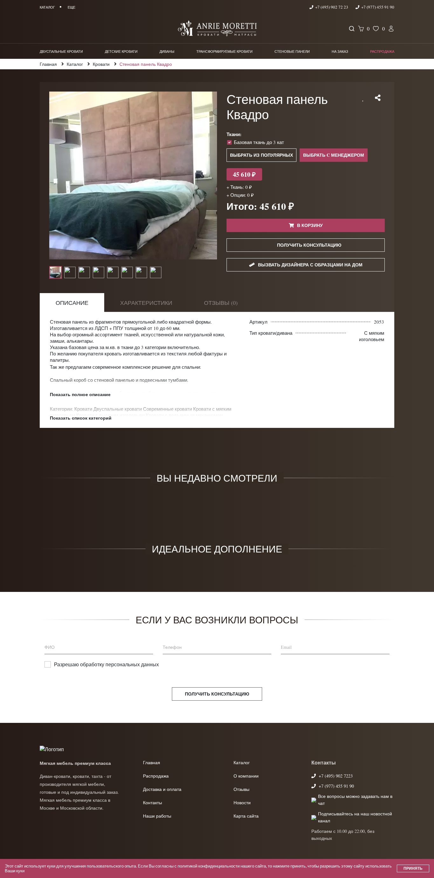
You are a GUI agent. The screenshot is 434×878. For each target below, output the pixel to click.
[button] (363, 98)
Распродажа (382, 51)
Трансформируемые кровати (224, 51)
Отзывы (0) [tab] (221, 302)
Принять (413, 868)
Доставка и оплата (162, 789)
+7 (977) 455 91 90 (377, 7)
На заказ (340, 51)
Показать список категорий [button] (81, 418)
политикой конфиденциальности (209, 866)
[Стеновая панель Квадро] (133, 176)
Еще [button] (71, 7)
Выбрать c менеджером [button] (333, 155)
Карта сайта (246, 816)
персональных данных (132, 664)
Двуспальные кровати (61, 51)
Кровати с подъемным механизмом (184, 415)
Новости (242, 802)
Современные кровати (168, 409)
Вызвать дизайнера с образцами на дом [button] (310, 264)
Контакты (152, 802)
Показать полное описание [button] (80, 394)
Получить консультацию (217, 693)
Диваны (166, 51)
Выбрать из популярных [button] (261, 155)
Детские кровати (121, 51)
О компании (246, 776)
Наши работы (157, 816)
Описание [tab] (72, 302)
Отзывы (241, 789)
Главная (151, 762)
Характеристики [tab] (146, 302)
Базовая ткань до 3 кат (259, 142)
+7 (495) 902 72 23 (331, 7)
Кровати (83, 409)
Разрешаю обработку (106, 664)
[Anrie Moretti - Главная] (217, 28)
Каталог (242, 762)
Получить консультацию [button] (309, 245)
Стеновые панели (292, 51)
